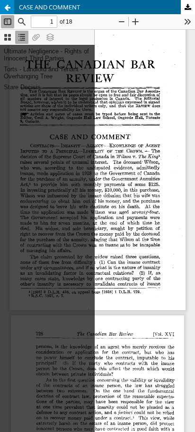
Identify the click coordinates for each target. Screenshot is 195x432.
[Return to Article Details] (7, 7)
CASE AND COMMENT (49, 7)
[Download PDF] (188, 7)
